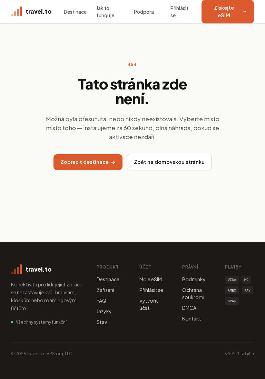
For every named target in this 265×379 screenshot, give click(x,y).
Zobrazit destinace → (88, 162)
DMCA (189, 308)
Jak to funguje (105, 11)
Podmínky (194, 279)
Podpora (144, 12)
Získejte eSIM (224, 11)
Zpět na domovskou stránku (169, 162)
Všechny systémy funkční (41, 322)
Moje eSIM (150, 279)
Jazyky (104, 311)
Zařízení (105, 290)
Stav (102, 322)
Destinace (75, 12)
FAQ (101, 300)
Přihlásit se (179, 11)
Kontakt (191, 318)
